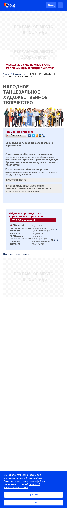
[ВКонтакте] (29, 134)
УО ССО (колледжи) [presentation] (23, 220)
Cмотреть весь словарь (16, 254)
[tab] (33, 220)
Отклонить (33, 502)
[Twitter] (33, 134)
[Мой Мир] (40, 134)
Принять (33, 494)
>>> (56, 229)
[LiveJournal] (43, 134)
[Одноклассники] (36, 134)
